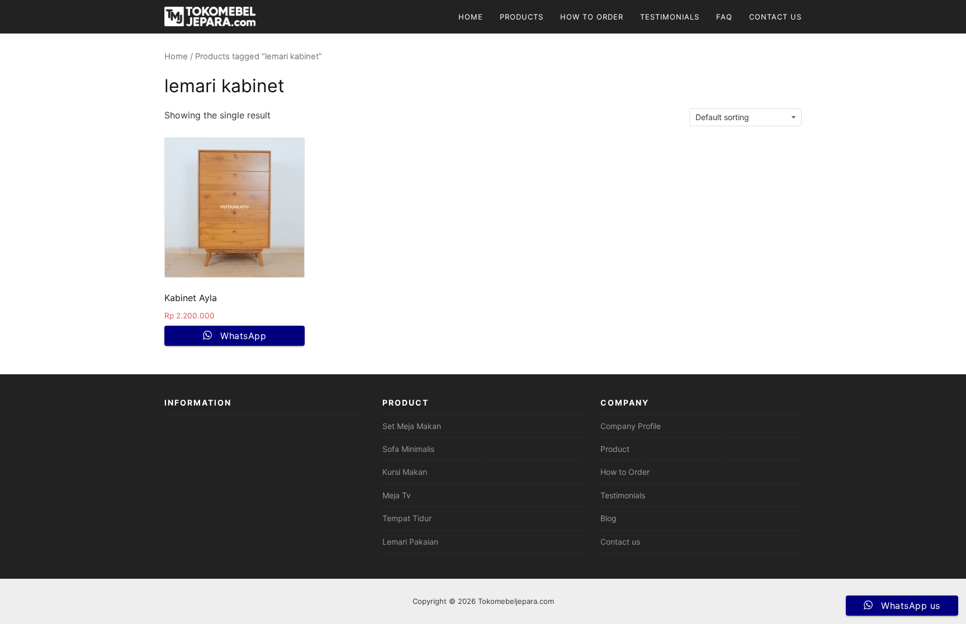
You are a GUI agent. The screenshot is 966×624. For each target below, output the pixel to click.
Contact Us (775, 16)
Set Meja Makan (411, 426)
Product (614, 449)
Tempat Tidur (407, 518)
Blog (608, 518)
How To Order (591, 16)
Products (521, 16)
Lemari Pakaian (410, 541)
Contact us (620, 541)
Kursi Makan (404, 472)
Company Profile (630, 426)
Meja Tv (396, 495)
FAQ (724, 16)
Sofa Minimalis (408, 449)
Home (470, 16)
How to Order (625, 472)
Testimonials (669, 16)
